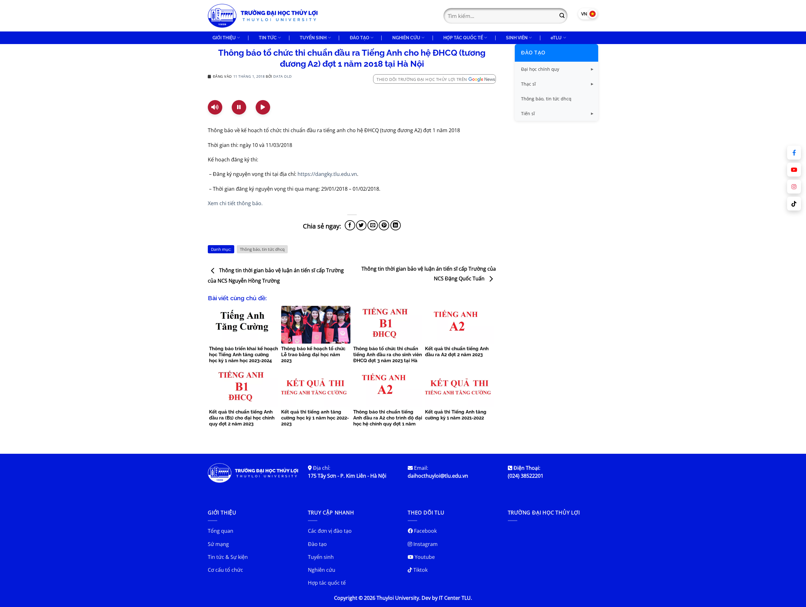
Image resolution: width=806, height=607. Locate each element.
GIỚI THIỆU (224, 37)
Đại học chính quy (540, 69)
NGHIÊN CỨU (406, 37)
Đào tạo (533, 53)
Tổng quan (220, 530)
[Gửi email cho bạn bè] (372, 225)
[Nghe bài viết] (215, 107)
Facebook (425, 530)
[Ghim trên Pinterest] (384, 225)
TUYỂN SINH (313, 37)
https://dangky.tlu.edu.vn (327, 174)
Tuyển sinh (321, 557)
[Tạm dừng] (239, 107)
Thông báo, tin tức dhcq (262, 249)
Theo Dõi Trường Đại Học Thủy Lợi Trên (422, 79)
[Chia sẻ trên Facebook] (350, 225)
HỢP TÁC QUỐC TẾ (463, 37)
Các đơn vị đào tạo (330, 530)
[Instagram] (794, 187)
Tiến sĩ (528, 113)
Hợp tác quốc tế (327, 582)
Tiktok (420, 569)
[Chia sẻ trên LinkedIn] (395, 225)
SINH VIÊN (517, 37)
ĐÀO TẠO (359, 37)
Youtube (424, 557)
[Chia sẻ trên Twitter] (361, 225)
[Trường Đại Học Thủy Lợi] (263, 16)
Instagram (425, 544)
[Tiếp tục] (263, 107)
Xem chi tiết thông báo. (235, 203)
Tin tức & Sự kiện (228, 557)
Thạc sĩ (528, 84)
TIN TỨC (268, 37)
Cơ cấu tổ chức (225, 569)
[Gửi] (562, 15)
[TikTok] (794, 204)
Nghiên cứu (321, 569)
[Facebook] (794, 153)
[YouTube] (794, 170)
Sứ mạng (218, 544)
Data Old (282, 76)
